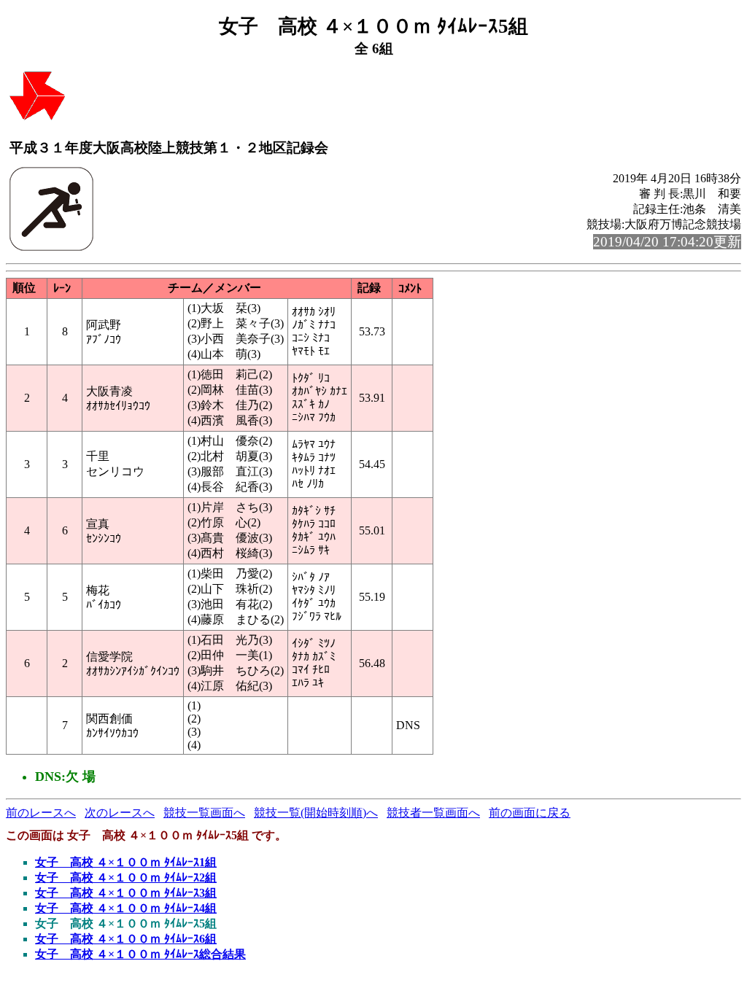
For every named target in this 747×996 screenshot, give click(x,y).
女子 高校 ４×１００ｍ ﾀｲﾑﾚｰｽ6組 (126, 939)
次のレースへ (120, 812)
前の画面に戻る (529, 812)
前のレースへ (41, 812)
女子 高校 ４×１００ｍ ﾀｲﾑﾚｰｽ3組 (126, 893)
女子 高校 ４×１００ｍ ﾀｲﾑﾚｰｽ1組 (126, 862)
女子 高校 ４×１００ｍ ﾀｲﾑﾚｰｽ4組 (126, 908)
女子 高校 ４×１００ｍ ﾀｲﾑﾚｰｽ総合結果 (140, 954)
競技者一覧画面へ (433, 812)
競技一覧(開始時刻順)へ (316, 812)
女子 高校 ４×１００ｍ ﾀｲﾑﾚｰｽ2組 (126, 877)
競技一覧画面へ (204, 812)
